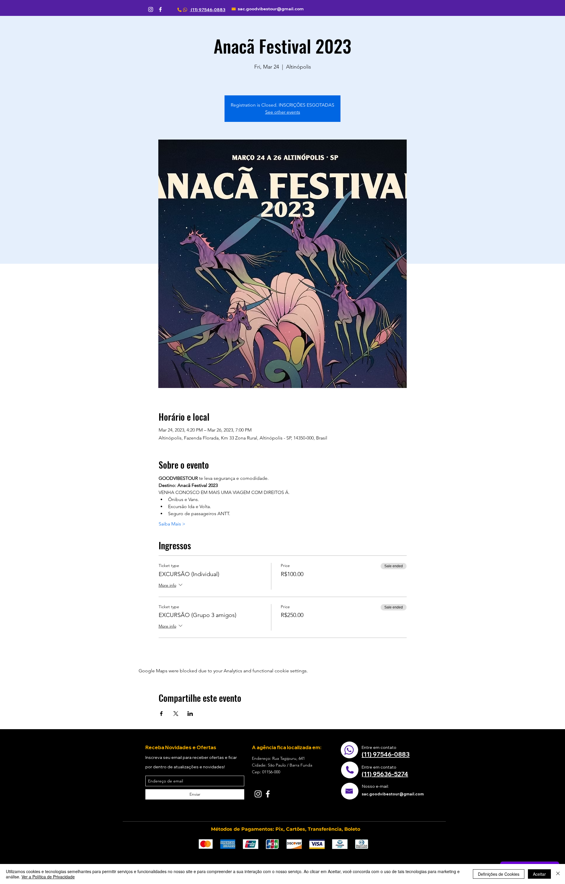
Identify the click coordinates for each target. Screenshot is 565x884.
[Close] (557, 874)
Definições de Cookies (498, 874)
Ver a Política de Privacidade (48, 877)
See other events (282, 112)
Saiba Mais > (172, 524)
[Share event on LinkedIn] (190, 713)
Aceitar (539, 874)
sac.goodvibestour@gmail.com (271, 8)
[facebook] (160, 9)
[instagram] (150, 9)
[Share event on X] (176, 713)
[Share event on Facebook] (161, 713)
